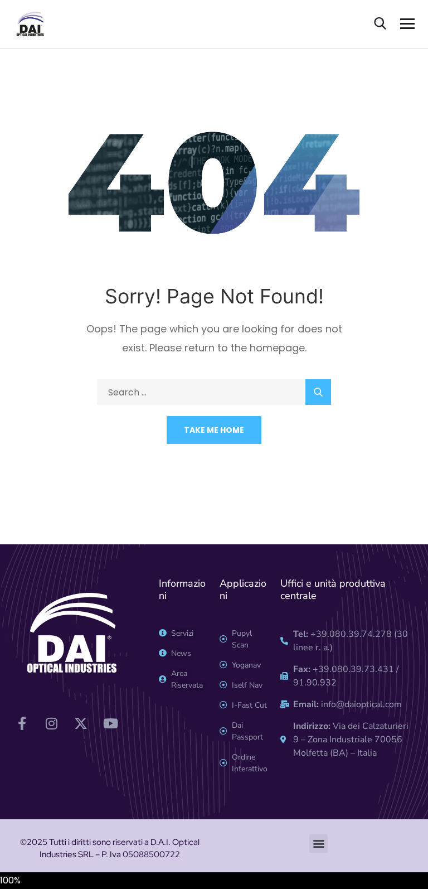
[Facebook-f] (21, 723)
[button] (318, 843)
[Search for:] (214, 392)
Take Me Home (214, 430)
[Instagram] (51, 723)
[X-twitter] (80, 723)
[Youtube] (110, 723)
